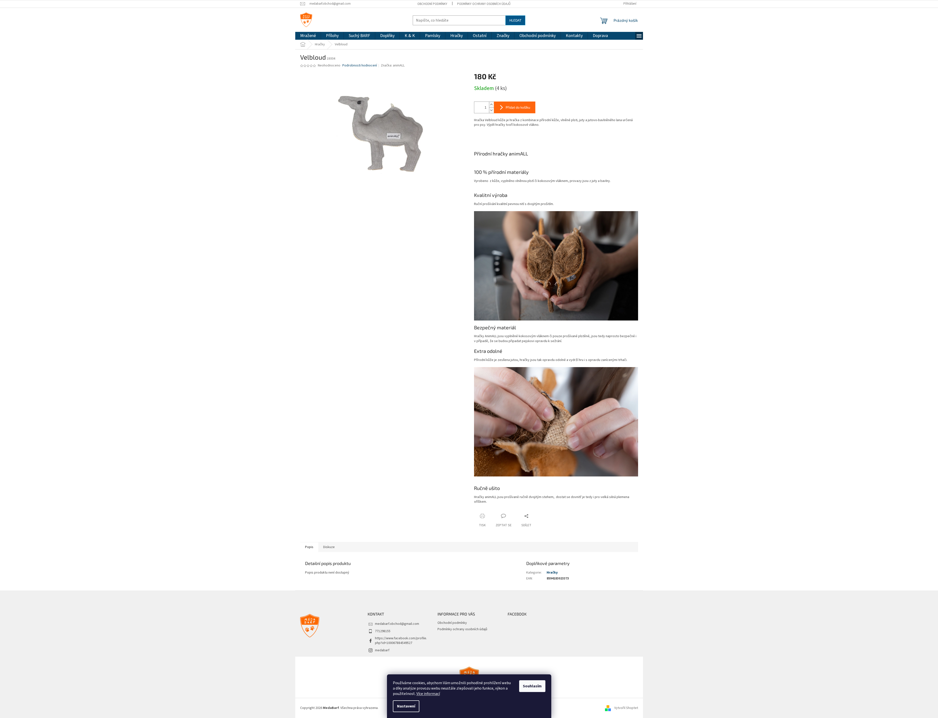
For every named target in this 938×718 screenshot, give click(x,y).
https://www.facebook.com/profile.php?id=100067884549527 (401, 640)
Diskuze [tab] (329, 547)
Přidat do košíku (518, 107)
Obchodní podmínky (432, 4)
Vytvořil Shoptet (626, 707)
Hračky (552, 572)
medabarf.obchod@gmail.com (397, 623)
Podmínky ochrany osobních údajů (484, 4)
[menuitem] (308, 36)
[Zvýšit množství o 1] (491, 104)
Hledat (515, 20)
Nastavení (406, 706)
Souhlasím (532, 686)
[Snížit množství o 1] (491, 110)
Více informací (428, 693)
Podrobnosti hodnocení (359, 65)
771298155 (382, 631)
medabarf (382, 650)
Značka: (393, 65)
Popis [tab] (309, 547)
